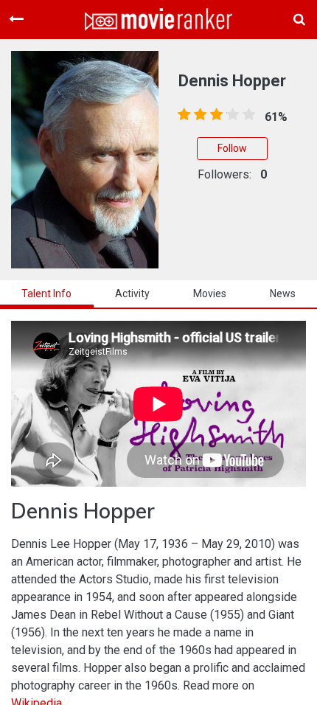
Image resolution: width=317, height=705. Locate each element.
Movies (209, 293)
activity (132, 293)
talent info (46, 293)
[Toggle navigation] (16, 19)
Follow (232, 148)
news (283, 293)
